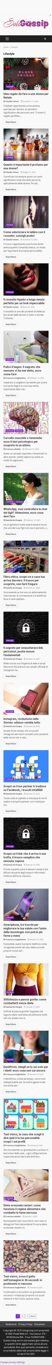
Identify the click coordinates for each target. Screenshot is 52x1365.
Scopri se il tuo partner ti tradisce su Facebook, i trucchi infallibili (26, 766)
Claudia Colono (12, 101)
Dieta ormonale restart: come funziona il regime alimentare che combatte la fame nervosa (26, 1185)
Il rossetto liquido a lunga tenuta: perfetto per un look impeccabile (26, 279)
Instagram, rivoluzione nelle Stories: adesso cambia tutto (26, 699)
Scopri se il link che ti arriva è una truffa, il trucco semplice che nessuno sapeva (26, 834)
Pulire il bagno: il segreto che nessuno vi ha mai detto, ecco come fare (26, 347)
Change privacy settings (12, 1362)
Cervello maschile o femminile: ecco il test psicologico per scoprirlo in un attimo (26, 418)
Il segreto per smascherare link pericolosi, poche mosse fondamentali (26, 628)
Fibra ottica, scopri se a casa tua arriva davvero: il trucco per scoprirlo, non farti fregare (26, 557)
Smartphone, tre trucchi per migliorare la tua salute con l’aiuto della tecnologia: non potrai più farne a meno (26, 905)
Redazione (11, 1324)
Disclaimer (39, 1324)
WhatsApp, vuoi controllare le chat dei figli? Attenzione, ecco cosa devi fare (26, 489)
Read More (11, 122)
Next (33, 1316)
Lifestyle (9, 87)
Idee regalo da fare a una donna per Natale (26, 74)
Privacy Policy (25, 1324)
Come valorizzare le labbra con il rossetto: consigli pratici (26, 212)
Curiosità (9, 431)
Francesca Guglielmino (16, 378)
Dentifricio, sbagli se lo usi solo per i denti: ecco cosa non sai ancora (26, 1047)
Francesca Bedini (13, 449)
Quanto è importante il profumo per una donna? (26, 145)
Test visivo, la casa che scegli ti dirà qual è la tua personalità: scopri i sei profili (26, 1114)
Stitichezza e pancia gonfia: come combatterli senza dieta (26, 979)
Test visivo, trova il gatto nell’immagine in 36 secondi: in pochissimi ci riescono (26, 1256)
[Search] (45, 38)
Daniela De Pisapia (14, 520)
